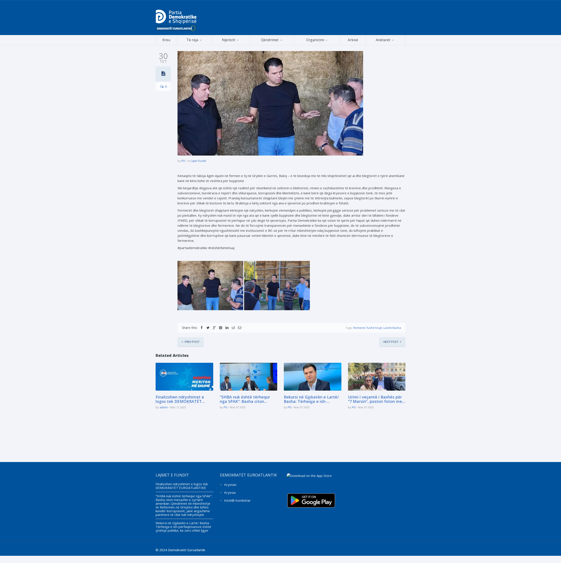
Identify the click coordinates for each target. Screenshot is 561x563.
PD (183, 161)
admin (164, 407)
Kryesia (230, 492)
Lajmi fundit (198, 161)
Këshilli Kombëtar (237, 500)
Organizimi (315, 39)
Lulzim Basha (392, 328)
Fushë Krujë (374, 328)
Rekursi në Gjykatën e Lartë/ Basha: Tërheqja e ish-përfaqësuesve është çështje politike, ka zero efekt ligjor (312, 399)
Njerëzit (228, 39)
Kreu (166, 39)
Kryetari (230, 484)
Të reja (192, 39)
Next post (390, 342)
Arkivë (353, 39)
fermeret (359, 328)
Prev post (192, 342)
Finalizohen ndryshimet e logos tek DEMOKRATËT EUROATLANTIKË (180, 399)
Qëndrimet (270, 39)
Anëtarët (383, 39)
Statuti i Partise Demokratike (317, 44)
